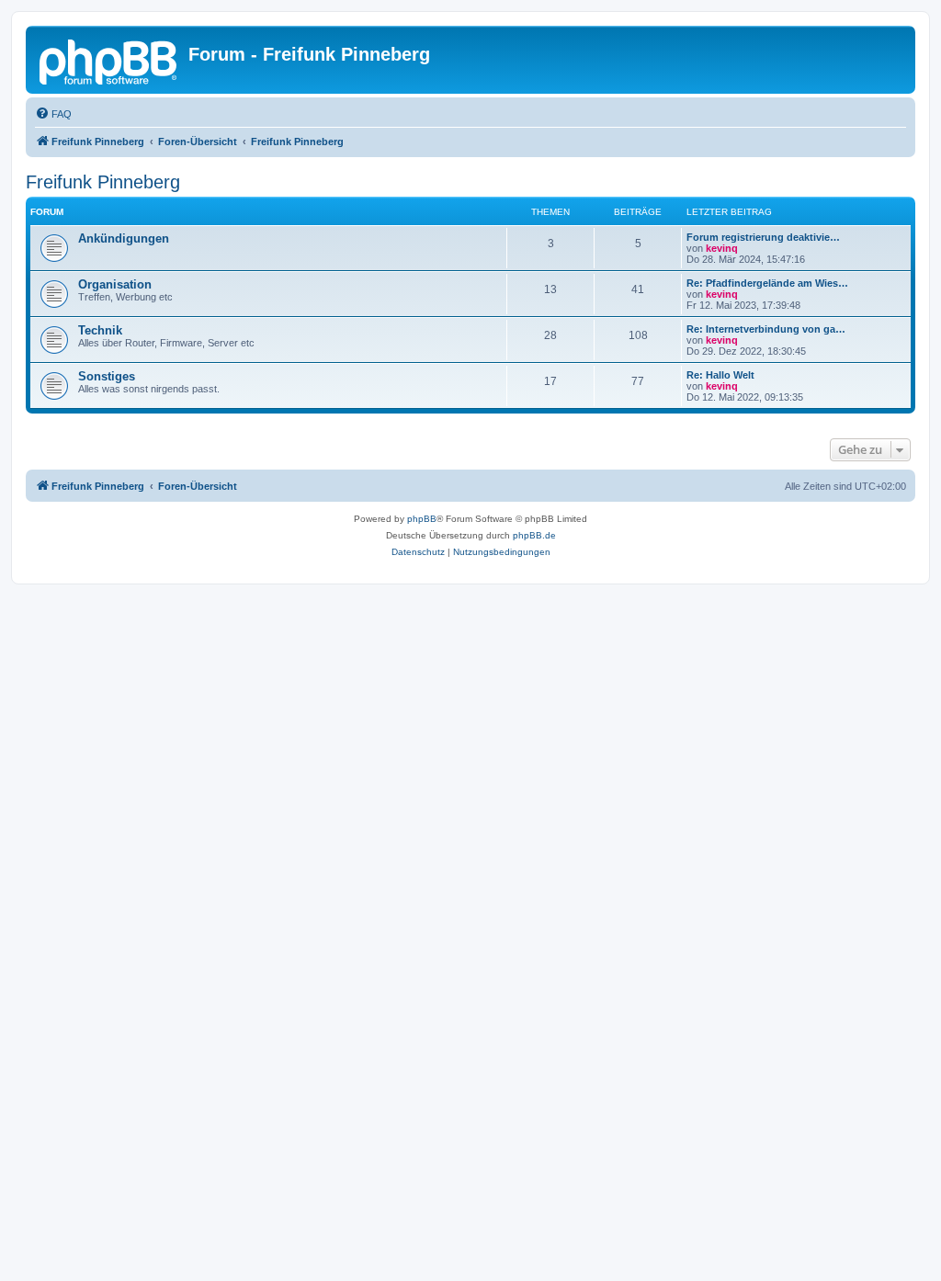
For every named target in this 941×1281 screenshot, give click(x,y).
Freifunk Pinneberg (103, 182)
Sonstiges (106, 376)
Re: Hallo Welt (720, 374)
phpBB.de (534, 535)
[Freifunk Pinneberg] (109, 59)
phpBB (421, 519)
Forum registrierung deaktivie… (763, 237)
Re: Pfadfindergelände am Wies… (767, 283)
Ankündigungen (123, 238)
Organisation (115, 284)
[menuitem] (53, 114)
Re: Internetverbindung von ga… (765, 328)
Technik (100, 330)
